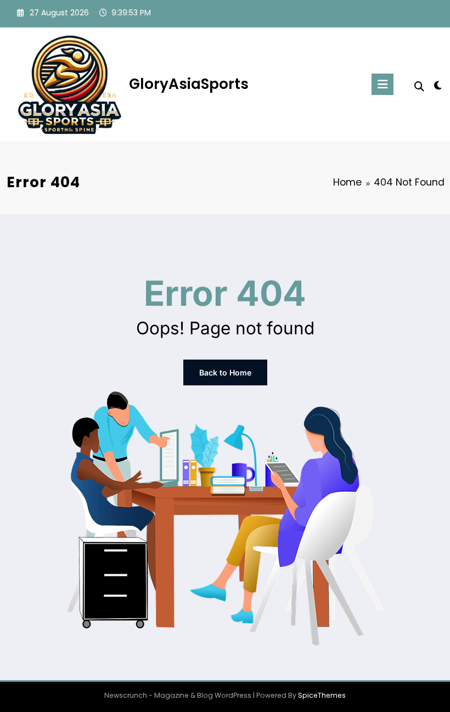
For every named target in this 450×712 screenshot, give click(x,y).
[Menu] (382, 84)
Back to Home (225, 372)
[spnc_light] (437, 85)
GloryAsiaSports (189, 84)
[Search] (419, 86)
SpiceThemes (322, 695)
